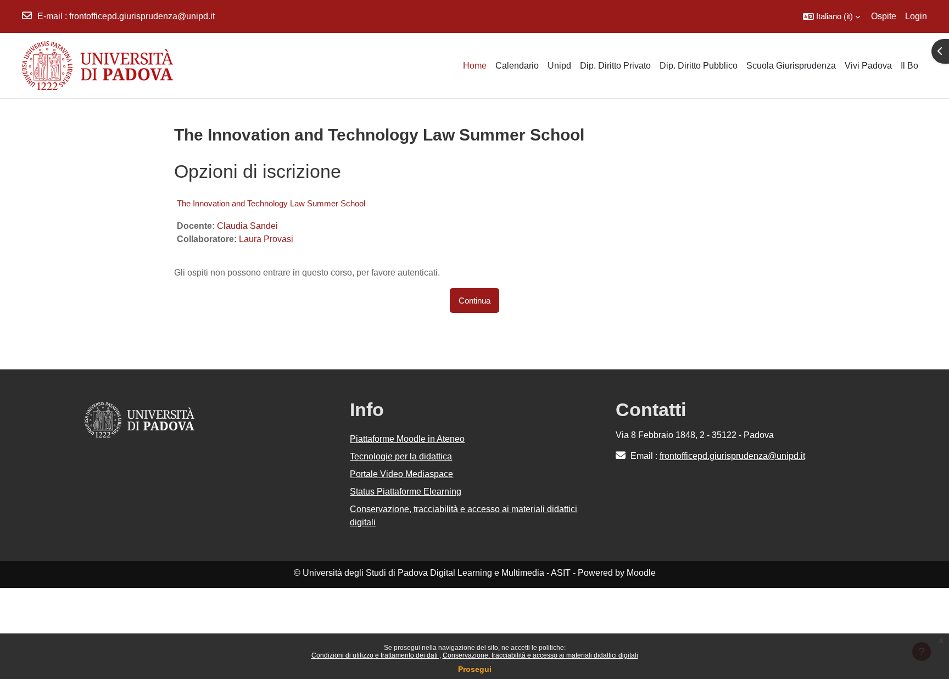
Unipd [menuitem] (559, 65)
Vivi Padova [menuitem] (868, 65)
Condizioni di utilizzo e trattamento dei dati (375, 655)
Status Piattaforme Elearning (405, 491)
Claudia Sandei (247, 226)
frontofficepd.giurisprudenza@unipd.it (142, 16)
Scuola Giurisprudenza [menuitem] (791, 65)
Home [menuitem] (475, 65)
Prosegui (475, 669)
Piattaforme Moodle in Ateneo (407, 439)
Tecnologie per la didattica (401, 456)
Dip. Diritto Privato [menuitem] (615, 65)
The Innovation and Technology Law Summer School (271, 203)
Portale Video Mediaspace (401, 474)
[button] (831, 16)
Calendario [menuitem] (517, 65)
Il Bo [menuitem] (909, 65)
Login (916, 16)
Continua (474, 300)
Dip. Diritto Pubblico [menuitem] (699, 65)
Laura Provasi (266, 239)
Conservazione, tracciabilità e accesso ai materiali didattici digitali (540, 655)
